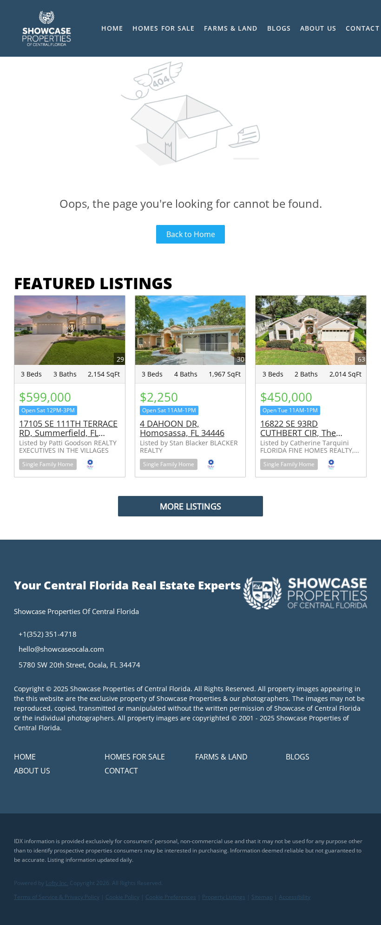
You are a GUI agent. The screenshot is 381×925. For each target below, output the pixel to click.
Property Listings (223, 897)
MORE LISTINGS (190, 506)
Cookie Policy (122, 897)
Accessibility (294, 897)
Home (112, 28)
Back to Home (190, 234)
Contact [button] (363, 28)
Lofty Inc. (57, 883)
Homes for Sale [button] (163, 28)
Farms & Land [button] (230, 28)
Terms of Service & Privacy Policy (56, 897)
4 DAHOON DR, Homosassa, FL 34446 (182, 428)
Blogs (279, 28)
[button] (46, 28)
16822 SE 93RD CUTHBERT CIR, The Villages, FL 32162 (298, 433)
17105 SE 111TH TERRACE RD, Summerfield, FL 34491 (68, 433)
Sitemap (262, 897)
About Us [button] (318, 28)
